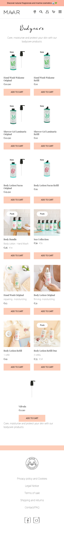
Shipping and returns (32, 500)
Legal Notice (32, 485)
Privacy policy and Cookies (32, 478)
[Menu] (59, 12)
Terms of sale (32, 493)
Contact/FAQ (32, 507)
